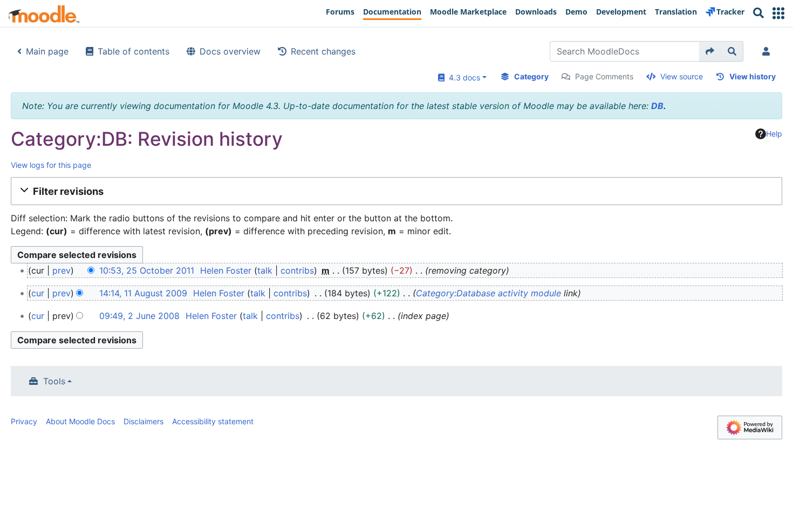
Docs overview (230, 51)
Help (774, 133)
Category (531, 76)
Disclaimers (143, 421)
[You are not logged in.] (768, 51)
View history (752, 76)
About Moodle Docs (80, 421)
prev (61, 270)
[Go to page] (710, 51)
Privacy (24, 421)
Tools (54, 381)
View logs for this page (51, 164)
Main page (47, 51)
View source (681, 76)
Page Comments (604, 76)
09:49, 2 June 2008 (139, 315)
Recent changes (323, 51)
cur (37, 293)
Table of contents (133, 51)
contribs (297, 270)
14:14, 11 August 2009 (143, 293)
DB (657, 105)
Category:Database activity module (488, 293)
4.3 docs (462, 77)
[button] (778, 13)
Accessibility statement (213, 421)
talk (264, 270)
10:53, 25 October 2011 (146, 270)
